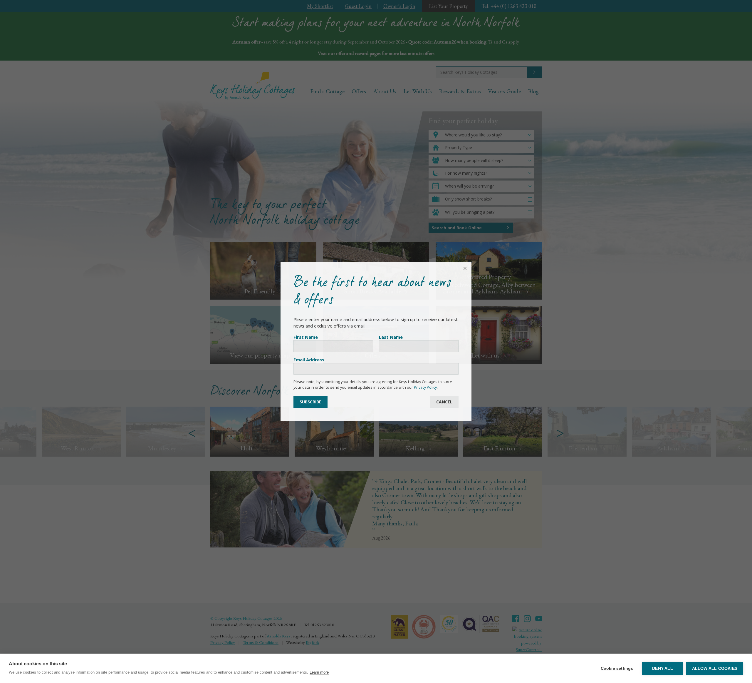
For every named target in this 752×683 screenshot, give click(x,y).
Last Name (391, 337)
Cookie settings (617, 668)
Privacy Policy (425, 387)
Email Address (308, 360)
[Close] (465, 268)
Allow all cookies (714, 668)
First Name (305, 337)
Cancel (444, 402)
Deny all (662, 668)
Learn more (319, 672)
